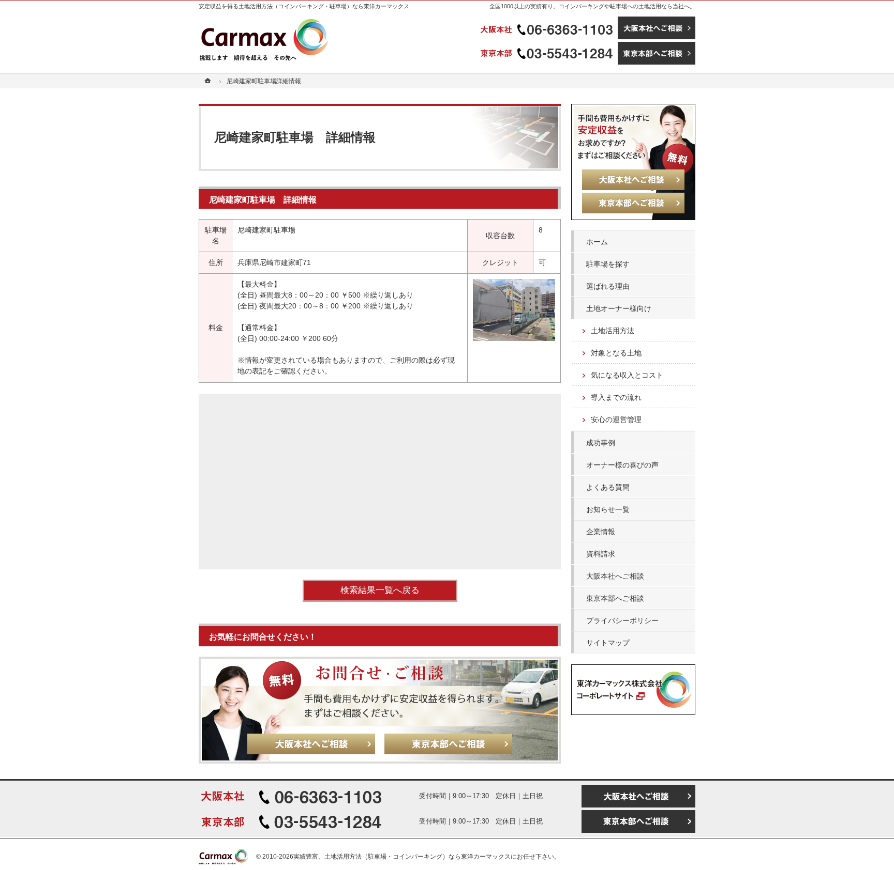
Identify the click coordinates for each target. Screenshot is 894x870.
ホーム (597, 242)
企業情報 (600, 531)
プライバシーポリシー (622, 620)
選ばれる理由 (608, 286)
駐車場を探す (608, 264)
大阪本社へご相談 (615, 576)
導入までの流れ (616, 397)
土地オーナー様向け (618, 308)
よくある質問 (608, 487)
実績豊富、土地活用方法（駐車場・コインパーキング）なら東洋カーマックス (402, 856)
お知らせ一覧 (608, 509)
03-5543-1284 (548, 53)
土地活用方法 (612, 331)
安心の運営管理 (616, 419)
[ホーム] (209, 81)
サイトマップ (608, 643)
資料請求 (600, 554)
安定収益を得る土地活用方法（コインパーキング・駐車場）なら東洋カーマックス (304, 6)
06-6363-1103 (548, 28)
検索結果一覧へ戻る (380, 590)
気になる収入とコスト (627, 375)
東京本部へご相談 (615, 598)
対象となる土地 (616, 353)
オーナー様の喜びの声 (622, 465)
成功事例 (600, 443)
